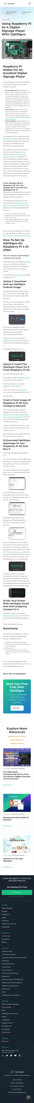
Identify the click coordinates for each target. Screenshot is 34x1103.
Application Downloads (10, 1013)
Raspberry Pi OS (24, 378)
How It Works (6, 1007)
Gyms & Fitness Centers (10, 973)
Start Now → (17, 708)
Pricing (4, 942)
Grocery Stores (7, 970)
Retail (4, 992)
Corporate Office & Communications (14, 957)
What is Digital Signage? (10, 1004)
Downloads (6, 939)
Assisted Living (7, 951)
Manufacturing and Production (12, 979)
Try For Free (17, 892)
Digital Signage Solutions (11, 13)
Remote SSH (7, 236)
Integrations (6, 1020)
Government (6, 967)
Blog (3, 1010)
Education (5, 961)
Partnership (6, 1029)
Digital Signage (7, 908)
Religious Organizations (10, 986)
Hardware (5, 921)
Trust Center (6, 1032)
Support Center (7, 1023)
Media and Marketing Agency (12, 982)
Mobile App (6, 927)
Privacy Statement (17, 1083)
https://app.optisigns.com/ (12, 340)
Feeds (4, 917)
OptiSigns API (6, 1026)
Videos (4, 1017)
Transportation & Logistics (11, 995)
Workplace (5, 914)
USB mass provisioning (22, 236)
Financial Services (8, 964)
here (4, 293)
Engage (4, 911)
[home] (9, 3)
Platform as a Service (9, 924)
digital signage (8, 139)
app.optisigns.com (15, 552)
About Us (5, 1041)
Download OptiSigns (12, 384)
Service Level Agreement (17, 1092)
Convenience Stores (9, 954)
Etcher (14, 302)
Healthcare (5, 976)
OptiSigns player (17, 275)
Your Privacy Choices (17, 1086)
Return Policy (17, 1080)
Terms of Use (17, 1089)
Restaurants (6, 989)
